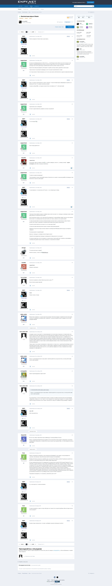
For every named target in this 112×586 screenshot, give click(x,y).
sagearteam (23, 60)
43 (24, 167)
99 (24, 257)
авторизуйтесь (56, 550)
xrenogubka (24, 371)
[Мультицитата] (30, 56)
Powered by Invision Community (56, 584)
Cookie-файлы (62, 580)
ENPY (26, 21)
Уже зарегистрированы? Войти (78, 2)
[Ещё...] (72, 36)
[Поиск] (93, 6)
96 (24, 381)
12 (24, 70)
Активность (37, 6)
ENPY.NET (20, 6)
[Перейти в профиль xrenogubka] (23, 375)
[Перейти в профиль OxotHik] (23, 266)
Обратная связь (54, 580)
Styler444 (23, 435)
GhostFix (23, 157)
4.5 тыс (24, 46)
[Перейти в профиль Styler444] (23, 439)
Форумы (19, 9)
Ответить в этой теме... (30, 556)
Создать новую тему (59, 26)
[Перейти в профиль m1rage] (23, 252)
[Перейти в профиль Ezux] (23, 457)
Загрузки (26, 6)
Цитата (33, 55)
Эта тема (88, 6)
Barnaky (90, 26)
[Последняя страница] (35, 32)
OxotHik (24, 262)
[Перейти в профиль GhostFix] (23, 161)
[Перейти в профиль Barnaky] (87, 27)
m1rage (24, 247)
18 (24, 324)
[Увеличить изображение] (36, 121)
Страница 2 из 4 (41, 31)
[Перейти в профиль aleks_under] (23, 318)
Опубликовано (35, 36)
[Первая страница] (19, 32)
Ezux (23, 453)
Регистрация (90, 2)
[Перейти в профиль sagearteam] (23, 64)
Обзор (31, 6)
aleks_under (23, 314)
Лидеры (42, 9)
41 (24, 272)
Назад (22, 31)
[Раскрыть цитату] (31, 389)
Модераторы (25, 9)
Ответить (70, 26)
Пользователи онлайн (34, 9)
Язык (48, 580)
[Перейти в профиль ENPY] (20, 22)
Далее (33, 31)
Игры (30, 22)
